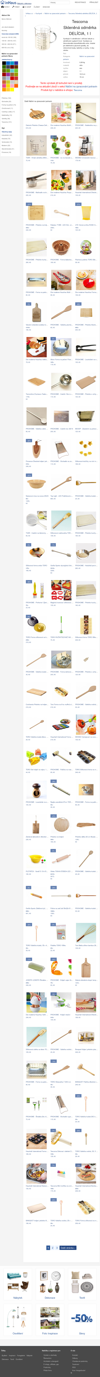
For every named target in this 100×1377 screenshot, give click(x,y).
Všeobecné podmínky (80, 1361)
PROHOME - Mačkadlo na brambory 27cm (41, 192)
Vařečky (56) (6, 118)
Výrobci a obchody (50, 1355)
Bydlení (4, 1355)
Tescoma (78, 90)
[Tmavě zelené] (4, 67)
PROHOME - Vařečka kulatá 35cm (87, 908)
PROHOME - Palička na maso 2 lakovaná (65, 769)
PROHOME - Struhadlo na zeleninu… (63, 461)
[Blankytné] (12, 63)
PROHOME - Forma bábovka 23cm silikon (65, 259)
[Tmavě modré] (16, 63)
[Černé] (4, 63)
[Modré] (8, 63)
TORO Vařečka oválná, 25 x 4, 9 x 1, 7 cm (65, 1220)
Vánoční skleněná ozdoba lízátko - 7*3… (40, 325)
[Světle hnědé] (12, 74)
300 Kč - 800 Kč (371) (9, 44)
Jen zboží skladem (8, 27)
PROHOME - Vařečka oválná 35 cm (63, 1049)
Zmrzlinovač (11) (7, 108)
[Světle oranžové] (4, 89)
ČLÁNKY (37, 7)
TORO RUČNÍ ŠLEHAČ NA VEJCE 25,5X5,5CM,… (69, 637)
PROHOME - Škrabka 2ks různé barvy (39, 1116)
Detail (45, 128)
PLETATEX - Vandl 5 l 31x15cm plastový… (41, 871)
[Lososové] (12, 86)
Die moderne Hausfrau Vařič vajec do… (40, 1014)
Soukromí (75, 1364)
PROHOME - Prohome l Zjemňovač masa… (41, 602)
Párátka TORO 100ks (58, 945)
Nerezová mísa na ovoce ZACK (37, 496)
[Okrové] (8, 89)
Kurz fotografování (78, 1370)
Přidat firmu (48, 1370)
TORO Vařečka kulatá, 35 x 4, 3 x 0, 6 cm (41, 945)
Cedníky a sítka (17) (8, 112)
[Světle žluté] (12, 89)
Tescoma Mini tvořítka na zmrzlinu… (63, 1186)
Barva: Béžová (6, 19)
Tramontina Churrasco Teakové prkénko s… (41, 394)
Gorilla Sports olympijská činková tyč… (64, 565)
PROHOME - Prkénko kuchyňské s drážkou (41, 259)
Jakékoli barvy (7, 59)
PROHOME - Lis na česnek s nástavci (64, 158)
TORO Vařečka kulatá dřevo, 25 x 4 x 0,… (41, 737)
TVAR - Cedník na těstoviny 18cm (38, 533)
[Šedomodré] (8, 78)
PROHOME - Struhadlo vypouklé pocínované (66, 1116)
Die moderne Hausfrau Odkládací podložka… (42, 359)
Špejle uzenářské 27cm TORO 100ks (63, 802)
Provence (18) (6, 152)
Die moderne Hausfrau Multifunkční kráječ (65, 125)
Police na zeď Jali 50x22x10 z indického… (65, 908)
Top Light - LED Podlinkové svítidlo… (63, 496)
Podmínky (47, 1367)
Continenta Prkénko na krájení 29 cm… (40, 704)
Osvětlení (19, 1359)
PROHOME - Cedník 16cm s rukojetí (63, 394)
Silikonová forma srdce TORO (36, 565)
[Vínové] (4, 74)
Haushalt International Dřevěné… (87, 192)
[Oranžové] (16, 86)
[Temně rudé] (12, 67)
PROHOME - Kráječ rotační (60, 1014)
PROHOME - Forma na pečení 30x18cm (40, 1082)
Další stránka (68, 1247)
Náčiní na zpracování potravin (81, 86)
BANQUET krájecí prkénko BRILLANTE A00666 (43, 1220)
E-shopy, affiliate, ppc (51, 1364)
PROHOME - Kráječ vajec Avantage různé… (66, 980)
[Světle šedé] (12, 82)
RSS (74, 1367)
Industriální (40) (7, 135)
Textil (12, 1359)
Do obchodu (36, 128)
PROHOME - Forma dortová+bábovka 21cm (66, 672)
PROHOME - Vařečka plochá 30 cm (63, 325)
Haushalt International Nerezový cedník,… (41, 1186)
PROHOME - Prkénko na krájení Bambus (40, 225)
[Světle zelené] (16, 70)
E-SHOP (28, 7)
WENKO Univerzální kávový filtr (86, 158)
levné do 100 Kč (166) (9, 37)
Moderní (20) (6, 145)
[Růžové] (4, 86)
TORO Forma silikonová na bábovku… (39, 637)
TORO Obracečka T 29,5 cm (60, 1082)
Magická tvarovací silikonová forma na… (64, 602)
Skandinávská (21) (8, 149)
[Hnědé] (16, 67)
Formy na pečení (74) (9, 105)
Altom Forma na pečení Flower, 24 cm (64, 359)
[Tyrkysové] (12, 70)
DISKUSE (46, 7)
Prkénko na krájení (57, 837)
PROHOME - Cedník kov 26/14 (61, 429)
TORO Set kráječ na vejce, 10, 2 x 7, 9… (40, 769)
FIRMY (17, 7)
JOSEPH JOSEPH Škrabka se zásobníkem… (42, 980)
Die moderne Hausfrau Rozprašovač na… (65, 192)
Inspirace (12, 1355)
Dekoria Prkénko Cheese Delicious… (39, 125)
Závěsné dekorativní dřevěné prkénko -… (40, 837)
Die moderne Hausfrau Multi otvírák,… (64, 292)
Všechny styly (7, 132)
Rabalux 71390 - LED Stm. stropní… (63, 225)
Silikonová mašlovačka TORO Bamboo (64, 533)
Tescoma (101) (7, 122)
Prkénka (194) (6, 98)
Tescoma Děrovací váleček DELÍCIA (63, 1151)
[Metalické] (8, 67)
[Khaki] (4, 70)
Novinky (4, 30)
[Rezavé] (4, 82)
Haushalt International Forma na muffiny (40, 1151)
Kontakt (75, 1355)
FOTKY (7, 7)
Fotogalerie (21, 1355)
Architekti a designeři (51, 1361)
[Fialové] (8, 74)
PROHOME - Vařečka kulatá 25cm (87, 496)
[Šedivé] (4, 78)
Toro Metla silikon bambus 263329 (87, 945)
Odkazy (75, 1358)
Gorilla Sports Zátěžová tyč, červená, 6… (40, 908)
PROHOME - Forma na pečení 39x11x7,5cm (42, 292)
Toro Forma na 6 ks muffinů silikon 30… (64, 704)
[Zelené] (8, 70)
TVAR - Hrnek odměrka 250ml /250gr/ (39, 158)
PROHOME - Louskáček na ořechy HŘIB (40, 802)
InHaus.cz (29, 13)
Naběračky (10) (7, 115)
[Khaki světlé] (16, 74)
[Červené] (12, 78)
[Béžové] (16, 82)
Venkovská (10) (7, 142)
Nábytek (29, 1355)
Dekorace (5, 1359)
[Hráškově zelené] (8, 82)
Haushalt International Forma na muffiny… (65, 737)
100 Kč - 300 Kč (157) (9, 41)
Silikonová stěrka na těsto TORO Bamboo (41, 1049)
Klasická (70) (6, 138)
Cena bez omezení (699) (10, 34)
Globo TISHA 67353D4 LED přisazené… (64, 871)
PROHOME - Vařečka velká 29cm (38, 429)
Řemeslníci (47, 1358)
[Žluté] (8, 86)
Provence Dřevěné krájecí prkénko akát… (40, 461)
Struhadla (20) (6, 101)
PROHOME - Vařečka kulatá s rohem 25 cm (41, 672)
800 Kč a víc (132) (8, 47)
